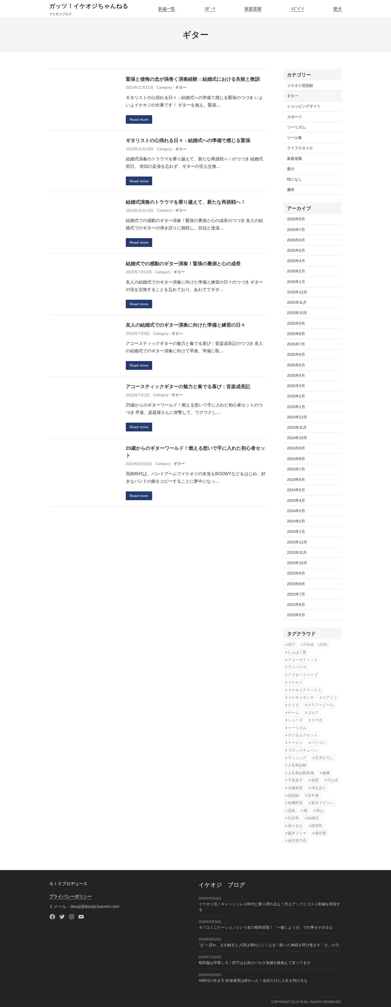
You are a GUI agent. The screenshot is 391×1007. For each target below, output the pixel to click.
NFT (291, 645)
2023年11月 (297, 552)
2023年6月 (296, 604)
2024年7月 (296, 469)
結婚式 (313, 818)
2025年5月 (296, 365)
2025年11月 (297, 302)
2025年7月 (296, 344)
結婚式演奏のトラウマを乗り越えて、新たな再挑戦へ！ (186, 202)
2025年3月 (296, 386)
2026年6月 (296, 240)
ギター (180, 87)
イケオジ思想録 (300, 85)
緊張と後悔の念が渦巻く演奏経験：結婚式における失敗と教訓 (193, 79)
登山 (319, 811)
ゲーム (293, 713)
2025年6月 (296, 354)
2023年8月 (296, 584)
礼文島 (293, 818)
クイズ (293, 705)
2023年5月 (296, 615)
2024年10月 (297, 438)
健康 (326, 773)
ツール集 (294, 137)
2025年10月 (297, 313)
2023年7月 (296, 594)
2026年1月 (296, 282)
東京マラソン (322, 803)
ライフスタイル (300, 148)
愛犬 (337, 9)
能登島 (316, 826)
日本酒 (313, 796)
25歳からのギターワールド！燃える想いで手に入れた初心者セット (195, 451)
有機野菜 (295, 803)
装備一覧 (166, 9)
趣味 (290, 189)
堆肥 (315, 780)
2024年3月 (296, 511)
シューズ (295, 720)
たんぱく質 (297, 652)
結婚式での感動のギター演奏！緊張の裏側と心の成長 (183, 263)
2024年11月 (297, 427)
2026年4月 (296, 261)
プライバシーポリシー (70, 896)
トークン (295, 743)
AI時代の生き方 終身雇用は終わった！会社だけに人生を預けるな (253, 980)
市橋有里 (295, 788)
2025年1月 (296, 407)
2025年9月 (296, 323)
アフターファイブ (303, 675)
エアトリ (329, 698)
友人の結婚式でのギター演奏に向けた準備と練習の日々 (186, 325)
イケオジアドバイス (304, 690)
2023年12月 (297, 542)
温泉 (291, 811)
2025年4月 (296, 375)
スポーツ (294, 117)
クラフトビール (320, 705)
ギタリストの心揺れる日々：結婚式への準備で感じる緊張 (188, 140)
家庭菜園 (252, 9)
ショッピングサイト (304, 106)
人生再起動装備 (301, 773)
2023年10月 (297, 563)
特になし (294, 179)
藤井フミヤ (297, 833)
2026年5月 (296, 250)
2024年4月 (296, 500)
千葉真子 (295, 780)
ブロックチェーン (303, 750)
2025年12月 (297, 292)
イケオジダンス (301, 698)
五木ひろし (324, 758)
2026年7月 (296, 230)
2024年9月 (296, 448)
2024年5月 (296, 490)
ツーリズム (296, 127)
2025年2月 (296, 396)
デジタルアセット (303, 735)
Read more (139, 119)
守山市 (332, 780)
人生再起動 (297, 765)
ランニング (297, 758)
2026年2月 (296, 271)
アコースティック (303, 660)
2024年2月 (296, 521)
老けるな (295, 826)
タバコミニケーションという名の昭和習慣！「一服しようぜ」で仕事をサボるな (266, 927)
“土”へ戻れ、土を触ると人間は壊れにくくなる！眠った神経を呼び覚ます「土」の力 (269, 945)
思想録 (293, 796)
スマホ (316, 720)
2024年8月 (296, 459)
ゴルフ (313, 713)
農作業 (320, 833)
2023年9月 (296, 573)
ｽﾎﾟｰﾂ (210, 9)
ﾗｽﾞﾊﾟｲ (297, 9)
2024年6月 (296, 479)
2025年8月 (296, 334)
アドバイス (297, 667)
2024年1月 (296, 531)
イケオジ (295, 682)
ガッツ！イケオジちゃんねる (88, 6)
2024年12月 (297, 417)
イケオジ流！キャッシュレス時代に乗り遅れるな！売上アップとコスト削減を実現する (269, 907)
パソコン (318, 743)
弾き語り (318, 788)
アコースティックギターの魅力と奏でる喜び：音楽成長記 (188, 386)
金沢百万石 (297, 841)
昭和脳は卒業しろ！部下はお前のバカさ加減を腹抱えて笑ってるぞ (254, 963)
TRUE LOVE (315, 645)
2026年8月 (296, 219)
